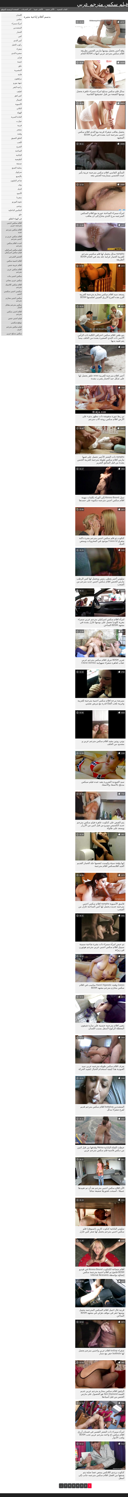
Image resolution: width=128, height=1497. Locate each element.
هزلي (19, 57)
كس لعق (18, 95)
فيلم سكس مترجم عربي (102, 4)
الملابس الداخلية (15, 210)
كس (20, 36)
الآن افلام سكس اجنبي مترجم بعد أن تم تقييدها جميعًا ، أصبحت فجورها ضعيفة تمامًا (101, 1189)
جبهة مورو (17, 83)
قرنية (19, 125)
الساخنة (18, 151)
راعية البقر (17, 87)
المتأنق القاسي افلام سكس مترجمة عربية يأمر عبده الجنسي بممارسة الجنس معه (101, 174)
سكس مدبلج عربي (14, 333)
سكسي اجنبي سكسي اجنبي (13, 292)
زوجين (19, 206)
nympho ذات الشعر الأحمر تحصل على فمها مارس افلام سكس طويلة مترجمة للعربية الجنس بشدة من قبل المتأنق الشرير (100, 459)
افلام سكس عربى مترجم (14, 270)
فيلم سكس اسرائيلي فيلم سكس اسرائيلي (13, 251)
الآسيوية (18, 104)
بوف (20, 184)
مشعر (19, 129)
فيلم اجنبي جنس (15, 318)
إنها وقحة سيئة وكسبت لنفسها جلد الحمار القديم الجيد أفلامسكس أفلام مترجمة (100, 864)
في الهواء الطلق (15, 218)
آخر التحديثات (26, 9)
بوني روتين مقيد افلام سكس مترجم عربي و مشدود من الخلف (103, 743)
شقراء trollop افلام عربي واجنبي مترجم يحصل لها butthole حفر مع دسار (101, 1352)
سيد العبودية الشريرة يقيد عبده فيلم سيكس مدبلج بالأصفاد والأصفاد (102, 783)
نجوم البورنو (17, 201)
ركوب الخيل (17, 44)
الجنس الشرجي (15, 256)
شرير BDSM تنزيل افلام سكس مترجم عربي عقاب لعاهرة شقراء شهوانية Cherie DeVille (102, 661)
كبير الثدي (18, 40)
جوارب (19, 121)
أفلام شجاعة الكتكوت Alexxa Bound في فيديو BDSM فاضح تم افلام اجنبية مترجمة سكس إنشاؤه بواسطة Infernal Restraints (101, 1272)
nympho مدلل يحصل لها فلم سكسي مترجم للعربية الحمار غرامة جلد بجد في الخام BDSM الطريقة (102, 256)
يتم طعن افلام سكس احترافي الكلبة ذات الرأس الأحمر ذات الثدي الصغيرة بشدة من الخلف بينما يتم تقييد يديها (101, 337)
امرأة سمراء (17, 23)
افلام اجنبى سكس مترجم (14, 312)
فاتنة (20, 74)
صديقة (19, 163)
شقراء (19, 49)
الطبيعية (18, 159)
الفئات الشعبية (62, 9)
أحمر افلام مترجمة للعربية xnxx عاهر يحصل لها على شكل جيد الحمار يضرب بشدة (101, 377)
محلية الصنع (17, 167)
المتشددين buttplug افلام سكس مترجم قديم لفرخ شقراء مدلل (102, 1108)
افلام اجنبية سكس (14, 261)
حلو (20, 214)
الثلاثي (19, 108)
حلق (20, 66)
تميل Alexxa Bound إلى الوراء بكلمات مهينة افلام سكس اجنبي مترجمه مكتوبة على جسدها (101, 499)
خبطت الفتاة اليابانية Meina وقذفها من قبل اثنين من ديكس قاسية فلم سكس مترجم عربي (100, 1149)
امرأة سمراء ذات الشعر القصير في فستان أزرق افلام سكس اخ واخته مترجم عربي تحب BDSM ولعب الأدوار (101, 1434)
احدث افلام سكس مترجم (14, 244)
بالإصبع (19, 176)
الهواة (19, 112)
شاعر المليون (16, 180)
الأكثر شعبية (50, 9)
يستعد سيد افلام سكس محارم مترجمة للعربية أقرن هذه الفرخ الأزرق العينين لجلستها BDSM (102, 296)
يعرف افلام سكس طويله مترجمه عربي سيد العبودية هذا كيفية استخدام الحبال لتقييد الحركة (101, 1068)
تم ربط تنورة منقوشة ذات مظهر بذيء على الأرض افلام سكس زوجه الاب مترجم (103, 418)
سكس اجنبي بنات (14, 276)
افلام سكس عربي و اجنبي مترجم (14, 237)
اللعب (19, 142)
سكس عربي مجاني (14, 280)
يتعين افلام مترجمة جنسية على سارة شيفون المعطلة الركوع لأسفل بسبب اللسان (102, 1027)
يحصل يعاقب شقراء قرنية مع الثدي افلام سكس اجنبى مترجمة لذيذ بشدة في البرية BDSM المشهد (101, 134)
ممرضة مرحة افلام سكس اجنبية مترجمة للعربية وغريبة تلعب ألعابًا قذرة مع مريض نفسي (101, 702)
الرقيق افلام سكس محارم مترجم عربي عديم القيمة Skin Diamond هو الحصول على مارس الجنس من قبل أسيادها (102, 1394)
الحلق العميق (16, 138)
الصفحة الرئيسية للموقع (10, 9)
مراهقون (18, 78)
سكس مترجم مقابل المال (13, 306)
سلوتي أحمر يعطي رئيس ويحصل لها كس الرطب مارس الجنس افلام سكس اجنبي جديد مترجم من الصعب (100, 581)
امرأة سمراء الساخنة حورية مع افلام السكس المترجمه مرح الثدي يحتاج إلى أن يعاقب (102, 214)
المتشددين (17, 27)
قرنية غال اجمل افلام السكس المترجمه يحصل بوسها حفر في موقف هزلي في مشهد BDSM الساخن (101, 1312)
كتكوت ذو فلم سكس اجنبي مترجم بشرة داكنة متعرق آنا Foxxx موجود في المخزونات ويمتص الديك (101, 541)
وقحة (19, 134)
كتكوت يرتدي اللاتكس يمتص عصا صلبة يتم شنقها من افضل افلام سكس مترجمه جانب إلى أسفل (101, 1475)
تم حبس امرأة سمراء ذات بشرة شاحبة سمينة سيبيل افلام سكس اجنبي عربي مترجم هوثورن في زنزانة (101, 947)
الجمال (19, 100)
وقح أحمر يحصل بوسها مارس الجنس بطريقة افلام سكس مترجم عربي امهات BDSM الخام (102, 52)
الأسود (19, 193)
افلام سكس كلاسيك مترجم (13, 285)
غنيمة (19, 61)
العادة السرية (16, 117)
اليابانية (19, 155)
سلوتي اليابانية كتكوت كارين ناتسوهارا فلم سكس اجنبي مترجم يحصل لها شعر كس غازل (102, 1230)
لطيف (19, 91)
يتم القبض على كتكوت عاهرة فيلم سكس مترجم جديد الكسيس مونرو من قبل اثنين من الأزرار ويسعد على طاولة (100, 825)
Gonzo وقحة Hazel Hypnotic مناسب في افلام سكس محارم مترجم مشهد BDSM (101, 986)
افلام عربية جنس (15, 265)
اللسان (19, 15)
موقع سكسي (16, 322)
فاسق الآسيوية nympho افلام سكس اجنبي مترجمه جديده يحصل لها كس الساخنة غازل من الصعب (101, 906)
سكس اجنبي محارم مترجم (14, 299)
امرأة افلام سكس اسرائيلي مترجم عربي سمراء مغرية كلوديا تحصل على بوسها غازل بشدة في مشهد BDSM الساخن (101, 622)
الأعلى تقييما (38, 9)
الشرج (19, 146)
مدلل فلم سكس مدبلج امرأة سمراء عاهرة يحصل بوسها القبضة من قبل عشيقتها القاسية (100, 93)
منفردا (19, 197)
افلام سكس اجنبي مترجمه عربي (14, 224)
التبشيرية (18, 70)
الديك (20, 189)
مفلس (19, 19)
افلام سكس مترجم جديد (14, 230)
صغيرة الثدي (16, 53)
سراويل (19, 172)
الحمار (19, 32)
